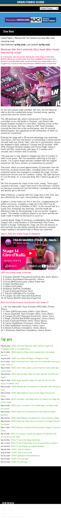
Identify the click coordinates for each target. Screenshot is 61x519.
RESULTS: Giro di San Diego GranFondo (25, 440)
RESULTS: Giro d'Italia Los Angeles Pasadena (27, 446)
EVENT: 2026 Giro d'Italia (21, 449)
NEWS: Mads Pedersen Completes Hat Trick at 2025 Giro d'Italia (35, 418)
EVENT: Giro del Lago (19, 462)
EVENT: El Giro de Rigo (19, 459)
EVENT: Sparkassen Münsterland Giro (25, 455)
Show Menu (8, 31)
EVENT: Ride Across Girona (22, 452)
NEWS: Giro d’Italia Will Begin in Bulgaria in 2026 (30, 358)
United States (7, 38)
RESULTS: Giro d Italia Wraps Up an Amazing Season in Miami (34, 443)
